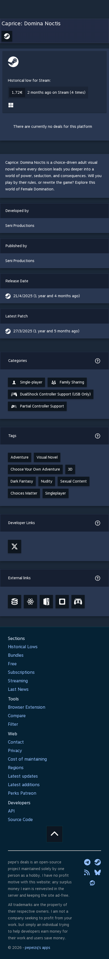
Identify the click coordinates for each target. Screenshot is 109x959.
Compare (17, 715)
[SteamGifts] (62, 601)
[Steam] (97, 862)
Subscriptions (21, 672)
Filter (13, 724)
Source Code (20, 819)
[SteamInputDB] (78, 601)
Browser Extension (26, 707)
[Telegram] (87, 862)
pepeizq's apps (37, 947)
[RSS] (87, 872)
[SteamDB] (14, 601)
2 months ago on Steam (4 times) (56, 92)
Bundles (16, 655)
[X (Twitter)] (14, 546)
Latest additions (24, 784)
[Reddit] (92, 883)
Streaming (18, 680)
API (11, 811)
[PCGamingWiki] (46, 601)
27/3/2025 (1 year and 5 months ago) (46, 331)
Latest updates (23, 776)
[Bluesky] (97, 872)
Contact (16, 742)
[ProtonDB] (30, 601)
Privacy (15, 750)
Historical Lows (23, 646)
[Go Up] (54, 834)
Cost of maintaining (27, 759)
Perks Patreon (22, 793)
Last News (18, 689)
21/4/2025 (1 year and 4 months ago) (46, 296)
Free (12, 663)
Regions (16, 767)
